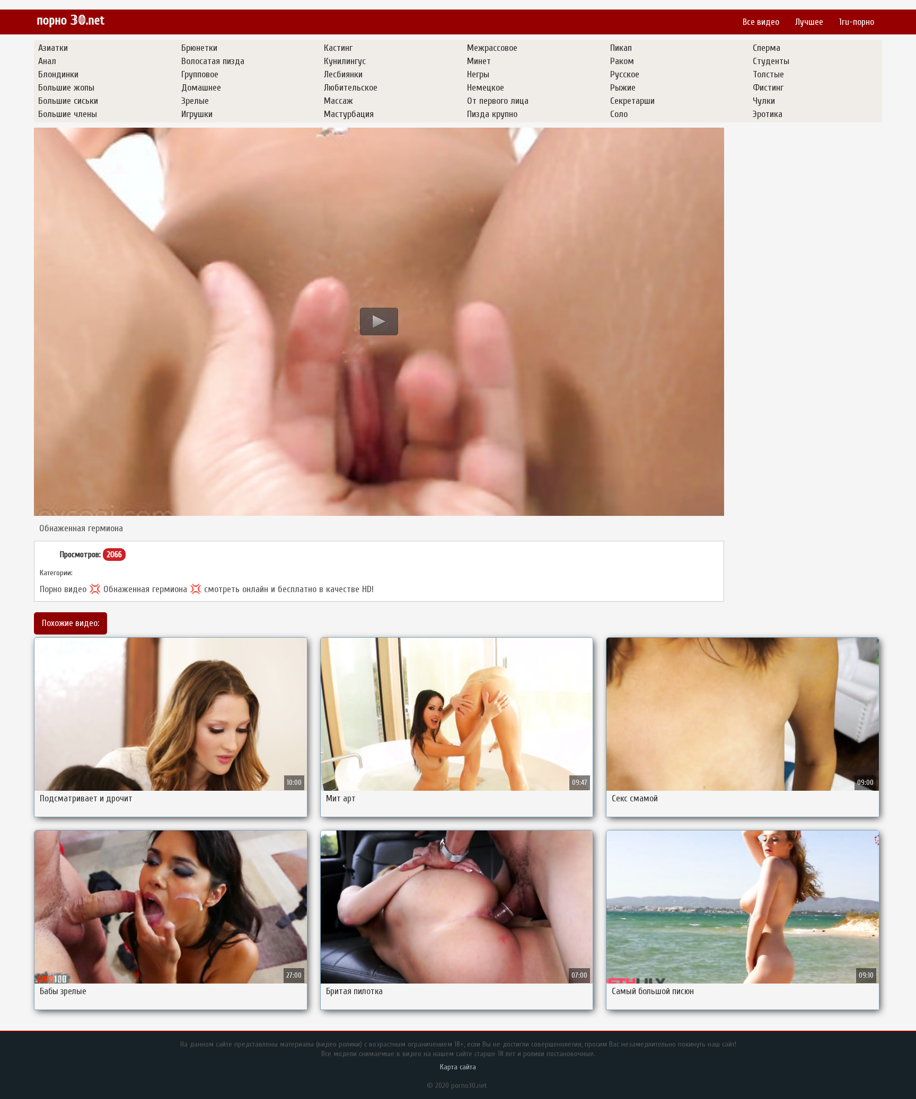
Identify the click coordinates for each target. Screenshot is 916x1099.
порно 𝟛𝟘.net (70, 20)
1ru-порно (856, 22)
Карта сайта (458, 1066)
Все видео (761, 22)
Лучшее (809, 22)
